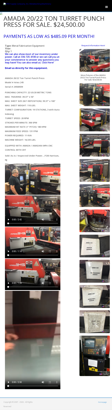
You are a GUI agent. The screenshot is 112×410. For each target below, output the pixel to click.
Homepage (102, 402)
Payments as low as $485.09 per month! (49, 36)
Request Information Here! (93, 45)
